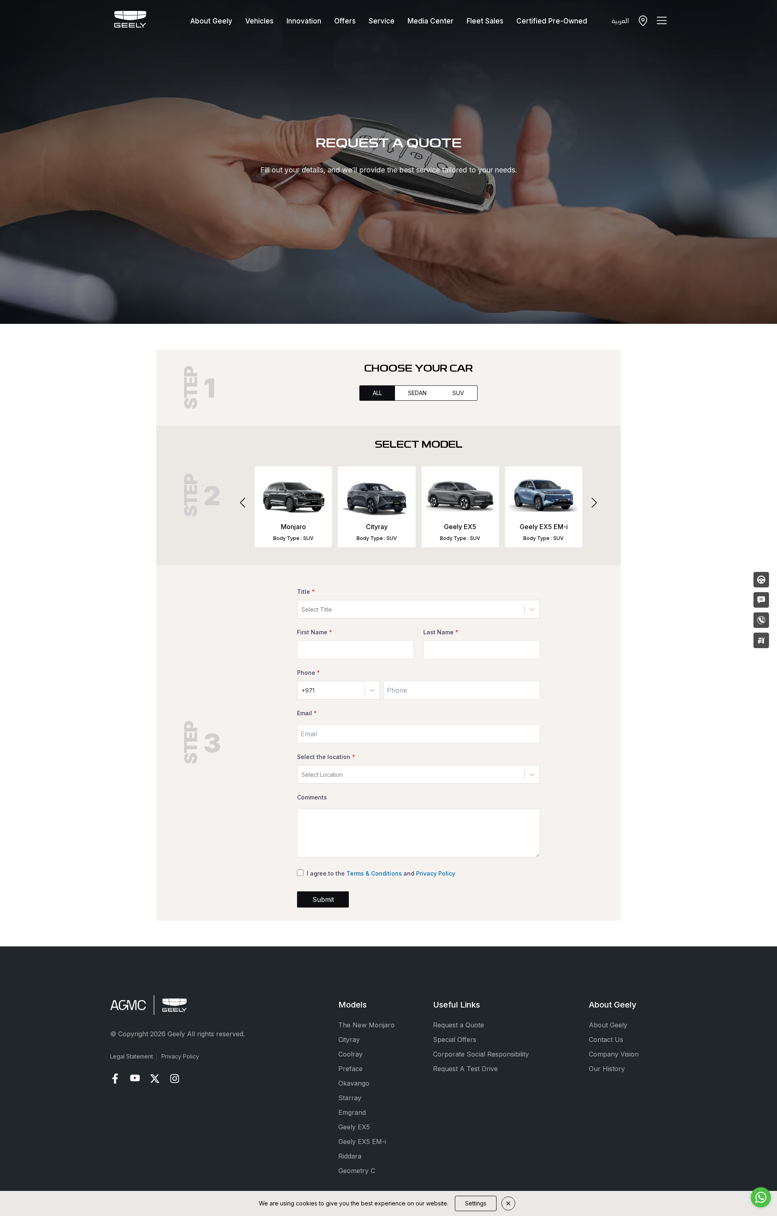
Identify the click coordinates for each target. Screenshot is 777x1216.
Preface (350, 1069)
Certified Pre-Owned (551, 21)
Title (306, 591)
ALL (377, 392)
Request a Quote (458, 1025)
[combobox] (302, 609)
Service (382, 21)
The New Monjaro (366, 1025)
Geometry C (356, 1171)
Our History (607, 1069)
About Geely (211, 21)
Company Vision (614, 1054)
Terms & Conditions (374, 873)
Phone (308, 672)
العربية (620, 20)
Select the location (326, 756)
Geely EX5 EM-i (362, 1141)
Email (307, 713)
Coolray (350, 1054)
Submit (323, 899)
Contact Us (606, 1039)
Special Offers (454, 1039)
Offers (345, 21)
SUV (458, 392)
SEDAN (417, 392)
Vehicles (259, 21)
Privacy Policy (435, 873)
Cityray (349, 1039)
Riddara (349, 1156)
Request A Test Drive (465, 1069)
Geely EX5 (354, 1127)
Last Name (441, 632)
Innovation (304, 21)
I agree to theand (381, 873)
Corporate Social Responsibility (481, 1054)
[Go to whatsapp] (761, 1197)
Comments (312, 797)
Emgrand (352, 1112)
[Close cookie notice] (508, 1203)
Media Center (431, 21)
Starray (349, 1098)
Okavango (353, 1083)
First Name (314, 632)
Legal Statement (131, 1056)
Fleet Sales (485, 21)
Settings (475, 1203)
